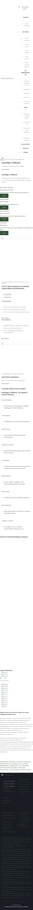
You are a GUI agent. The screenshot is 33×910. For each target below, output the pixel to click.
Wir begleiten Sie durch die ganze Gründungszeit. (17, 421)
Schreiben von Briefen (10, 831)
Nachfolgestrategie (13, 871)
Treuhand (25, 17)
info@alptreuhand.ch (9, 791)
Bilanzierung (12, 761)
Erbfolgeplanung (4, 765)
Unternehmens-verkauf (15, 897)
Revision (10, 877)
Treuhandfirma (21, 887)
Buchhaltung (27, 761)
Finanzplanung (23, 853)
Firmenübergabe (20, 855)
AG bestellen (27, 89)
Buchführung (19, 761)
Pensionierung (7, 822)
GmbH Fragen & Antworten (26, 64)
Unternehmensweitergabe (8, 873)
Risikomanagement (19, 877)
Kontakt (25, 152)
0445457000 (7, 788)
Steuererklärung (25, 789)
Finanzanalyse (22, 767)
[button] (5, 169)
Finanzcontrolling (16, 851)
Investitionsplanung (9, 859)
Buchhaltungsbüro (5, 763)
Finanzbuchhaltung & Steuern (26, 116)
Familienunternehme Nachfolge (11, 843)
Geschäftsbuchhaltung (14, 857)
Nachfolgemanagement (25, 865)
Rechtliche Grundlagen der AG (27, 83)
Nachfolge (18, 861)
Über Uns (25, 148)
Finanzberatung (4, 769)
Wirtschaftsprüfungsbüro (8, 845)
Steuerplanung (20, 883)
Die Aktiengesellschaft (25, 73)
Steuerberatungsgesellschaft (17, 881)
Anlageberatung (4, 761)
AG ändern (27, 93)
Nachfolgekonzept (13, 865)
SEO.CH (15, 906)
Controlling (25, 763)
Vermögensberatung (24, 871)
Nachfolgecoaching (20, 863)
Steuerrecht (6, 885)
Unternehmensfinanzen (18, 893)
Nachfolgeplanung (19, 867)
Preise (25, 107)
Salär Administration (26, 26)
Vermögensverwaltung (8, 847)
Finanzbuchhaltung (26, 769)
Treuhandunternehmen (13, 889)
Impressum (7, 798)
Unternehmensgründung (17, 895)
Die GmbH (26, 32)
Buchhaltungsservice (16, 763)
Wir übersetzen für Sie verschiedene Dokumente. (17, 497)
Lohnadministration (25, 817)
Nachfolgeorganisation (8, 867)
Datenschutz (7, 800)
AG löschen (27, 97)
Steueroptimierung (9, 815)
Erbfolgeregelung (14, 765)
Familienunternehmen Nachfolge (8, 767)
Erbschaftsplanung (24, 765)
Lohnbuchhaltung (25, 784)
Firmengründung (25, 779)
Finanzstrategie (11, 855)
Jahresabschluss (25, 786)
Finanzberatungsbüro (14, 769)
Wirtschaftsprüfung (20, 845)
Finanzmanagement (12, 853)
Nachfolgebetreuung (8, 863)
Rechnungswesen (19, 875)
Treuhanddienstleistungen (9, 887)
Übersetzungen (8, 824)
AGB (5, 803)
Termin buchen (25, 144)
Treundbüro (23, 889)
